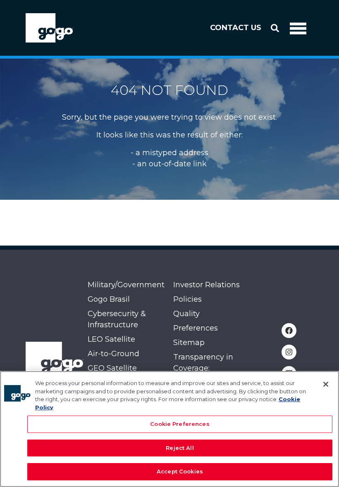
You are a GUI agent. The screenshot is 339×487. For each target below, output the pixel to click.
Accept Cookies (180, 471)
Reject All (179, 447)
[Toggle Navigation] (298, 28)
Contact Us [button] (235, 27)
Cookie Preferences (179, 424)
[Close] (326, 384)
